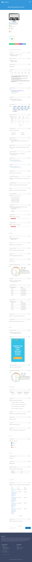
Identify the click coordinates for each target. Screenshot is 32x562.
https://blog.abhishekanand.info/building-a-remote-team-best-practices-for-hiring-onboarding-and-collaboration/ (14, 499)
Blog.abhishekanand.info (13, 23)
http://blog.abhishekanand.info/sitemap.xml (16, 161)
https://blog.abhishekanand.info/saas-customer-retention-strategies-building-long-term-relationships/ (14, 505)
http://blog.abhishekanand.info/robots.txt (16, 167)
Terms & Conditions (20, 547)
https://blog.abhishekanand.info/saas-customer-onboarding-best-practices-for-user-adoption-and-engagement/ (14, 493)
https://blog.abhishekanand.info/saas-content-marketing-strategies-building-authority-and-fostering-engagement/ (14, 511)
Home (17, 546)
